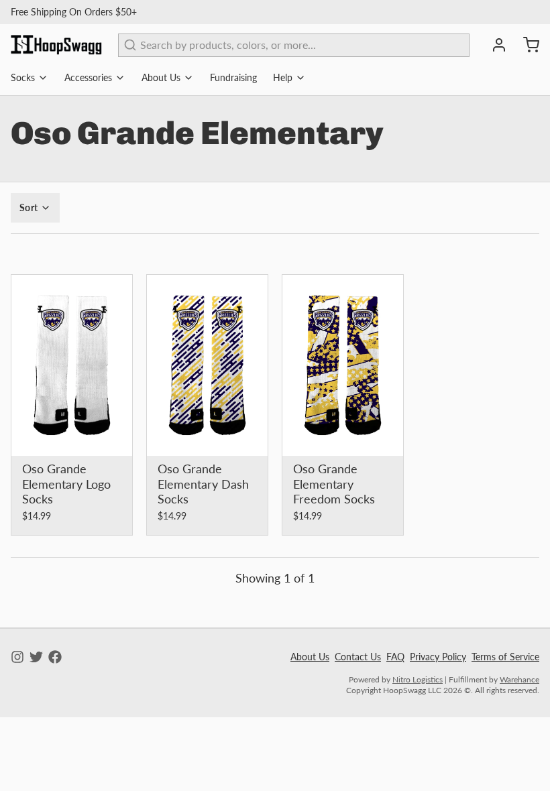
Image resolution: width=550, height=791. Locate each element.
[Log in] (493, 45)
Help (282, 77)
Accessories (88, 77)
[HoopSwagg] (56, 45)
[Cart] (525, 45)
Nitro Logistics (417, 679)
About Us (161, 77)
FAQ (395, 656)
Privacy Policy (438, 656)
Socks (23, 77)
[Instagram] (17, 657)
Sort (28, 207)
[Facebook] (55, 657)
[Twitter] (36, 657)
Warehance (519, 679)
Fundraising (233, 77)
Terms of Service (505, 656)
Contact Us (358, 656)
